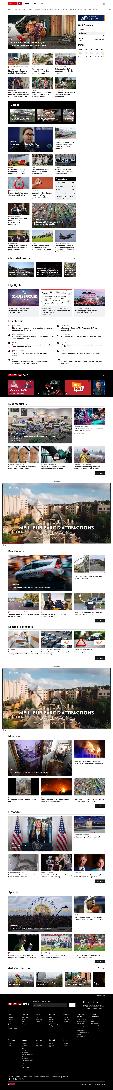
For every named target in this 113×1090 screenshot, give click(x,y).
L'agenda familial (81, 1023)
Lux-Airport (66, 1017)
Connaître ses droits (82, 1021)
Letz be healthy (39, 1045)
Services (73, 9)
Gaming (51, 1021)
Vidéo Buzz (24, 1047)
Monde (9, 1021)
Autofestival (66, 1019)
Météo (91, 53)
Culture (30, 9)
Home (36, 3)
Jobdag (51, 1043)
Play (42, 3)
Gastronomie (25, 1017)
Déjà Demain (25, 1045)
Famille (92, 1019)
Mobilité (37, 9)
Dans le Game (25, 1067)
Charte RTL (65, 1076)
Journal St (24, 1062)
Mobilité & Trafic (95, 1023)
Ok (72, 1005)
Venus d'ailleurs (26, 1050)
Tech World (24, 1023)
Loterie (10, 1047)
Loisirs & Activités (81, 1027)
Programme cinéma (54, 1025)
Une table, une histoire (27, 1060)
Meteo (9, 1043)
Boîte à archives (26, 1064)
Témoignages (80, 1030)
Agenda (51, 1026)
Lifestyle (17, 9)
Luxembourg (11, 1017)
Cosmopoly (24, 1043)
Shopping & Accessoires (83, 1032)
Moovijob (51, 1045)
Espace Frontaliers (61, 9)
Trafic (9, 1045)
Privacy (30, 1076)
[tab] (10, 9)
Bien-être (87, 9)
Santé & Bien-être (81, 1025)
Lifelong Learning (53, 1047)
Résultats (37, 1021)
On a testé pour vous (13, 1026)
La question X (25, 1058)
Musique (51, 1019)
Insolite (23, 1019)
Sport (23, 9)
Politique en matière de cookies (41, 1076)
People (23, 1021)
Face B (23, 1065)
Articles (65, 1045)
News (10, 9)
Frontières (10, 1019)
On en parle (25, 1052)
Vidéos (80, 9)
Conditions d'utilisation (21, 1076)
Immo (100, 14)
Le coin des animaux (27, 1025)
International (38, 1019)
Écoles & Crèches (81, 1019)
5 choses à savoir (12, 1028)
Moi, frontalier (25, 1049)
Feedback (11, 1076)
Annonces (65, 1021)
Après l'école (80, 1028)
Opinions (10, 1023)
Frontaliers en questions (97, 1025)
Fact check (11, 1025)
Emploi (95, 9)
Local (36, 1017)
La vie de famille (47, 9)
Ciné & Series (52, 1023)
